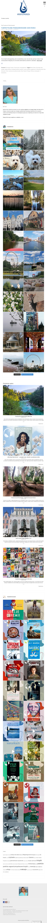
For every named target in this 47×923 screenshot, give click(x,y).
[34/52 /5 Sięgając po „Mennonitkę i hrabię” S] (13, 812)
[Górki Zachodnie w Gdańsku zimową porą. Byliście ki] (13, 362)
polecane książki (22, 866)
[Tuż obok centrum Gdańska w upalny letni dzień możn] (34, 261)
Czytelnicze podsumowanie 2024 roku (23, 579)
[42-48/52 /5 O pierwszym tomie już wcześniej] (34, 731)
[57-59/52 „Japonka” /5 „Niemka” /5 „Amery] (34, 670)
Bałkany (21, 854)
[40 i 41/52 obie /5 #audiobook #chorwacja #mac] (13, 751)
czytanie (12, 857)
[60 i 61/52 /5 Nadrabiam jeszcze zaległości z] (13, 670)
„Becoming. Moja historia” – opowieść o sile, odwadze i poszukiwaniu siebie (23, 457)
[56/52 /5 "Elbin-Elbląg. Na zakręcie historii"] (13, 691)
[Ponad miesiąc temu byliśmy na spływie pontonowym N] (13, 241)
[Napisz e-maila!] (8, 902)
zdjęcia (39, 869)
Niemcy (9, 69)
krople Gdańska (25, 860)
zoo (4, 871)
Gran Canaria (38, 857)
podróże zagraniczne (31, 69)
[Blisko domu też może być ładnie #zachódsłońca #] (13, 200)
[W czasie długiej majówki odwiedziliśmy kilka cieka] (34, 302)
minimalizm (26, 863)
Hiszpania (5, 860)
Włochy (32, 71)
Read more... (41, 423)
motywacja (31, 864)
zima (42, 869)
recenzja (32, 866)
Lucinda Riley (10, 863)
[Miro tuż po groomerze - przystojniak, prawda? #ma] (13, 160)
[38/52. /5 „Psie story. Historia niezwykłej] (13, 772)
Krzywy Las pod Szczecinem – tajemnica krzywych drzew (23, 497)
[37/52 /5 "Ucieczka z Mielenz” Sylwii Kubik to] (34, 772)
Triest (7, 71)
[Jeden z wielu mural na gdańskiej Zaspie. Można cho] (34, 322)
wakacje (23, 869)
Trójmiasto (4, 869)
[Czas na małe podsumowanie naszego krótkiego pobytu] (13, 140)
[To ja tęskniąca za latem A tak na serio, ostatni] (13, 180)
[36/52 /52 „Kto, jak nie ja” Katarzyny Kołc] (13, 792)
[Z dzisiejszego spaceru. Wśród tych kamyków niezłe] (34, 281)
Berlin (31, 67)
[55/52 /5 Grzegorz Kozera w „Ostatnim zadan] (34, 691)
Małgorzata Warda (21, 863)
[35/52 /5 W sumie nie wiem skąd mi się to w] (34, 792)
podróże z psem (23, 69)
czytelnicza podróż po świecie (20, 857)
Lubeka (6, 69)
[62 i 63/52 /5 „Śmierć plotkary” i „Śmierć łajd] (34, 650)
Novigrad (13, 69)
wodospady (36, 71)
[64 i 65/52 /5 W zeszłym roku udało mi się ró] (13, 650)
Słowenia (3, 71)
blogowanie (29, 854)
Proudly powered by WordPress (23, 920)
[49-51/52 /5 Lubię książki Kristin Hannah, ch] (13, 731)
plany (36, 863)
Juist (42, 67)
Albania (9, 854)
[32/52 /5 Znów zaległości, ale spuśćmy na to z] (13, 832)
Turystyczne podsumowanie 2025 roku (18, 28)
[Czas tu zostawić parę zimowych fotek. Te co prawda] (34, 140)
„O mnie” (22, 117)
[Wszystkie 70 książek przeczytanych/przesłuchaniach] (13, 610)
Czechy (7, 857)
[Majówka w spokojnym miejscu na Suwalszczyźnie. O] (34, 180)
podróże (17, 69)
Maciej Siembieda (15, 863)
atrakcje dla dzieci (15, 854)
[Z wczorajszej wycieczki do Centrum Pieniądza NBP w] (34, 342)
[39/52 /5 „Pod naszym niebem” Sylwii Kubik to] (34, 751)
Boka (34, 67)
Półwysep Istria (39, 69)
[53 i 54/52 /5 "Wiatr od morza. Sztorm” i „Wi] (13, 711)
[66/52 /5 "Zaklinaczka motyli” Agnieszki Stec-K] (34, 630)
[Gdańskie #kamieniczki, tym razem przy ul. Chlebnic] (13, 221)
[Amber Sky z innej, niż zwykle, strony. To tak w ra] (13, 261)
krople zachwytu (32, 860)
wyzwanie (35, 869)
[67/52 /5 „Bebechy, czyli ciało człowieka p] (13, 630)
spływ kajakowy (38, 866)
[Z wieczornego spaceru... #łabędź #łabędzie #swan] (13, 281)
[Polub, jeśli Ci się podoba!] (4, 902)
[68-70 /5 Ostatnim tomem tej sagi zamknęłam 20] (34, 610)
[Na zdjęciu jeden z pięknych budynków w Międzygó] (34, 221)
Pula (44, 69)
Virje (22, 71)
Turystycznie (16, 67)
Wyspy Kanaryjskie (29, 869)
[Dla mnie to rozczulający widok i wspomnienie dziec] (13, 302)
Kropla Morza (9, 29)
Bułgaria (33, 854)
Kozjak (2, 69)
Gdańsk (31, 857)
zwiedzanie (7, 871)
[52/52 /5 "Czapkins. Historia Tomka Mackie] (34, 711)
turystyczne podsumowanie (15, 71)
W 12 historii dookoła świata (15, 869)
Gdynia (35, 857)
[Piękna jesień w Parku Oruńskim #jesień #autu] (34, 200)
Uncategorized (23, 67)
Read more (39, 60)
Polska (11, 67)
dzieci (27, 857)
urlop (8, 869)
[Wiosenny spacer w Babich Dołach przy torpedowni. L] (13, 322)
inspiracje (8, 860)
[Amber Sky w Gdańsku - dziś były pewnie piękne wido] (34, 362)
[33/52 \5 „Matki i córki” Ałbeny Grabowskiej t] (34, 812)
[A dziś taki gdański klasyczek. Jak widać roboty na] (34, 241)
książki (39, 860)
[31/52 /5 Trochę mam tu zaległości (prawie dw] (34, 832)
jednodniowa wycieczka (16, 860)
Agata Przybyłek (5, 854)
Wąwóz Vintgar (26, 71)
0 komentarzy (15, 29)
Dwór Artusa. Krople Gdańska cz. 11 (23, 538)
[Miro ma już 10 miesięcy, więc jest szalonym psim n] (34, 160)
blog (24, 855)
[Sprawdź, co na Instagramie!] (6, 902)
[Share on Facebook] (2, 63)
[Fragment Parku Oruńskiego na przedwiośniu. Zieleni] (13, 342)
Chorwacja (8, 67)
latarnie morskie (5, 863)
